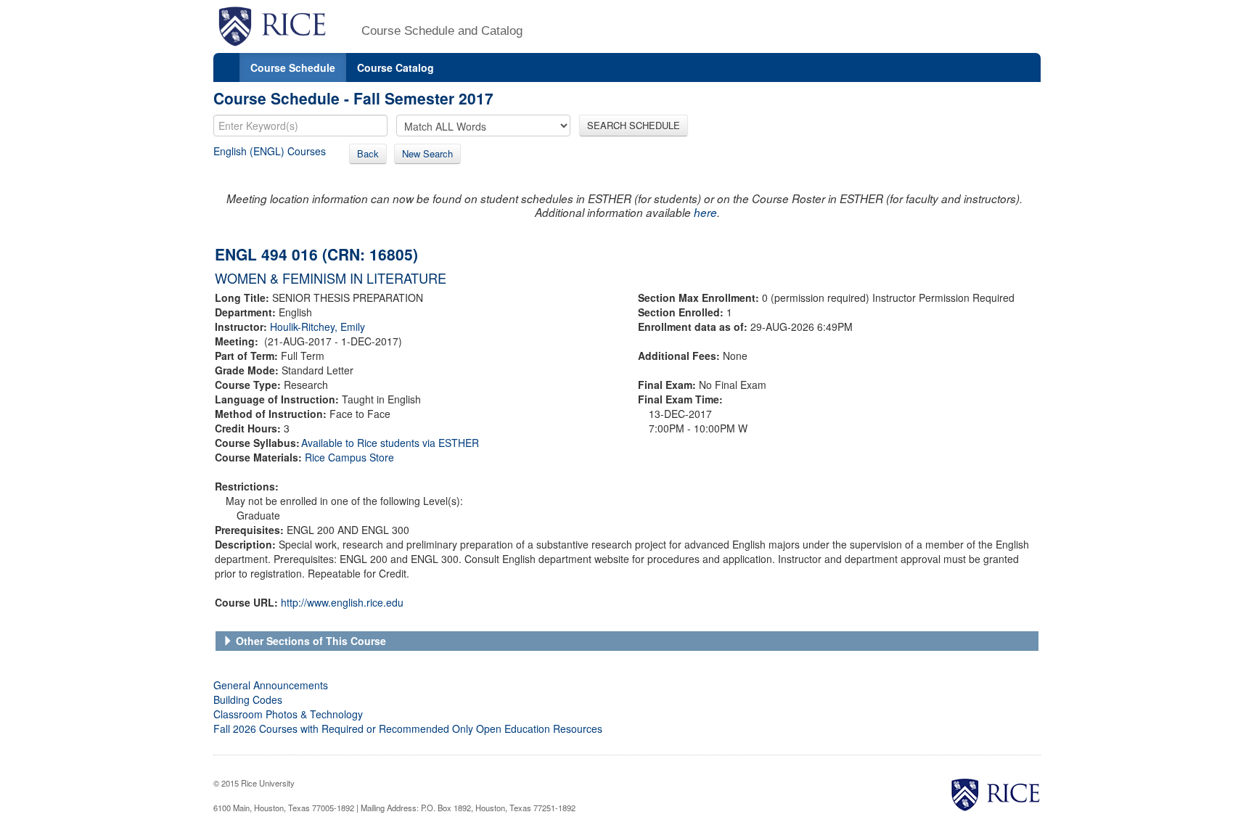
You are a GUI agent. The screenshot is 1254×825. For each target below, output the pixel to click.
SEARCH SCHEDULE (633, 125)
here (705, 212)
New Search (427, 153)
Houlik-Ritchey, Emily (317, 326)
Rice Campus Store (349, 457)
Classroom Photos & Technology (288, 714)
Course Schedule (292, 67)
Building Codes (247, 699)
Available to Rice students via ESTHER (390, 442)
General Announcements (270, 685)
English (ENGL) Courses (269, 151)
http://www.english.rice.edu (342, 602)
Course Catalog (395, 67)
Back (368, 153)
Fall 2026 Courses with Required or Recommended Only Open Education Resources (407, 728)
